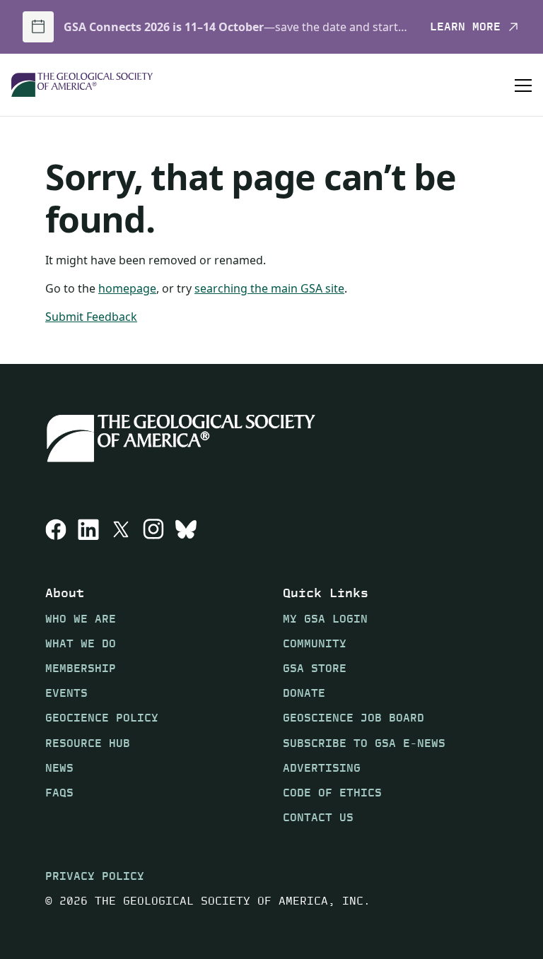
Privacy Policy (94, 876)
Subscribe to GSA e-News (364, 743)
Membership (80, 668)
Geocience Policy (101, 717)
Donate (304, 693)
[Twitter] (121, 529)
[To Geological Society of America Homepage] (82, 85)
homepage (127, 288)
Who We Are (80, 618)
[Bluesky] (186, 529)
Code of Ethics (332, 792)
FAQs (59, 792)
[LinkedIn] (88, 529)
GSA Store (314, 668)
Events (66, 693)
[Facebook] (55, 529)
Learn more (465, 27)
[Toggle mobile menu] (523, 84)
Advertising (322, 768)
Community (314, 643)
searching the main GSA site (269, 288)
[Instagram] (153, 529)
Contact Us (318, 817)
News (59, 768)
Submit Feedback (91, 316)
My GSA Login (325, 618)
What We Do (80, 643)
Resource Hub (87, 743)
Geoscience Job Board (353, 717)
